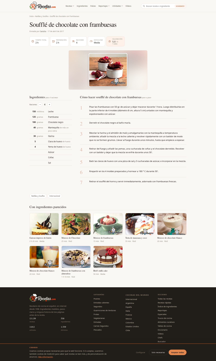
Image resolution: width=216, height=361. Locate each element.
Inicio (32, 16)
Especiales (162, 314)
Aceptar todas (177, 352)
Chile (128, 330)
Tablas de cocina (165, 326)
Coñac (51, 157)
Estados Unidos (132, 326)
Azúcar (51, 152)
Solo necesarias (158, 352)
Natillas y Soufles (41, 16)
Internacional (55, 196)
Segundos (98, 306)
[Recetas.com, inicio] (43, 6)
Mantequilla (53, 127)
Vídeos (128, 6)
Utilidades (116, 6)
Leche (51, 111)
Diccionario (163, 330)
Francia (129, 314)
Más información (45, 356)
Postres (97, 298)
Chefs (160, 337)
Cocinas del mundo (137, 295)
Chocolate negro (55, 122)
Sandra (43, 31)
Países (93, 6)
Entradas (97, 322)
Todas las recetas (165, 298)
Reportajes (103, 6)
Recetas (69, 6)
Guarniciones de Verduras (105, 310)
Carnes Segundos (101, 326)
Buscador (162, 341)
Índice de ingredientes (167, 306)
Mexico (129, 318)
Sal (49, 162)
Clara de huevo (55, 141)
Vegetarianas (99, 318)
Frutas (96, 314)
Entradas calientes (101, 302)
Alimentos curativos (166, 322)
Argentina (130, 303)
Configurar (140, 352)
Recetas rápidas (164, 302)
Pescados (98, 330)
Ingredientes (82, 6)
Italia (128, 311)
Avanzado (180, 6)
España (129, 307)
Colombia (130, 322)
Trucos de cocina (165, 318)
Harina (51, 136)
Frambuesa (53, 116)
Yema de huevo (55, 146)
